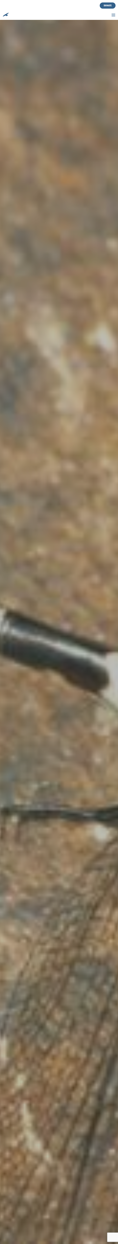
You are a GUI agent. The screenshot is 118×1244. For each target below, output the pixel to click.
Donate (108, 5)
